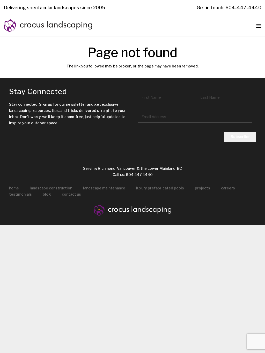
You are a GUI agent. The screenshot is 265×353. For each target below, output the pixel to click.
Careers (228, 188)
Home (14, 188)
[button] (258, 25)
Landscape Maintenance (104, 188)
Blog (47, 194)
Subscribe (240, 136)
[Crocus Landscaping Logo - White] (132, 210)
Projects (202, 188)
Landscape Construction (51, 188)
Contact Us (71, 194)
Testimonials (20, 194)
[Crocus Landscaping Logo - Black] (48, 25)
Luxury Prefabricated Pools (160, 188)
